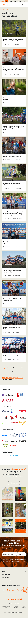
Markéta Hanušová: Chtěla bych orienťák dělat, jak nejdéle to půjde (13, 128)
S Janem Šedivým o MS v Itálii (12, 156)
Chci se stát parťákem (14, 460)
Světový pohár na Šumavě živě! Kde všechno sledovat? (13, 40)
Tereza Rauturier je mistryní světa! (12, 242)
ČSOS (2, 1)
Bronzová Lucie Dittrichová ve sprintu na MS (13, 299)
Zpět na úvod (6, 9)
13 (22, 367)
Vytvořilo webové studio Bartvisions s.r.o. (14, 612)
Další (13, 371)
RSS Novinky (24, 607)
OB (6, 1)
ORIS (24, 1)
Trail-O (19, 1)
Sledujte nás (14, 483)
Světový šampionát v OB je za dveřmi (12, 328)
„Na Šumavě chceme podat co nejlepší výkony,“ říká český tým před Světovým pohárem (13, 69)
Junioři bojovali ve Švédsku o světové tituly (12, 271)
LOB (15, 1)
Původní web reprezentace (12, 378)
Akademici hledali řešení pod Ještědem (12, 184)
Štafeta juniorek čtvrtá (10, 356)
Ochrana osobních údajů (6, 607)
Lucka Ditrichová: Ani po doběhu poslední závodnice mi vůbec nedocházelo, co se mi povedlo (13, 213)
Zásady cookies (16, 607)
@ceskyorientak (18, 469)
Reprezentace (8, 33)
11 (17, 367)
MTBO (10, 1)
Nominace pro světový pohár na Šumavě (13, 98)
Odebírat (21, 554)
